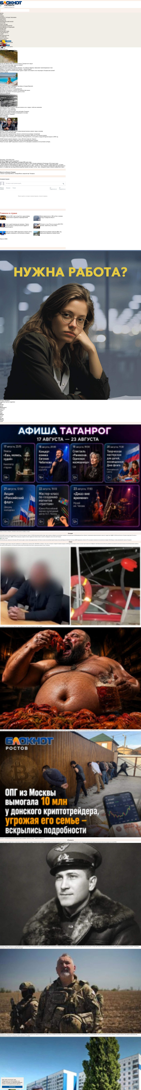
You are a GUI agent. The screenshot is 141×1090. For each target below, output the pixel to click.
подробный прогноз (4, 402)
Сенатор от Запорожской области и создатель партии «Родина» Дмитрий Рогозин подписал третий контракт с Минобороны (27, 1034)
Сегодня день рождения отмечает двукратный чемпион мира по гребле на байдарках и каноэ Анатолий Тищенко (38, 536)
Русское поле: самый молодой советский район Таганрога (14, 111)
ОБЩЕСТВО (3, 28)
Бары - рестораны (8, 46)
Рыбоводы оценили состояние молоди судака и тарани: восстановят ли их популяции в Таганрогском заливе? (27, 70)
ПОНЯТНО (12, 1087)
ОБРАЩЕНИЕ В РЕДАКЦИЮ (7, 27)
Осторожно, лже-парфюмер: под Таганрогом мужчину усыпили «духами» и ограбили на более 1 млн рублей (108, 1034)
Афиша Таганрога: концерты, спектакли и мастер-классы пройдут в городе (15, 531)
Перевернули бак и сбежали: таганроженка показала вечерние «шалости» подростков (93, 535)
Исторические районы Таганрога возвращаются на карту (14, 112)
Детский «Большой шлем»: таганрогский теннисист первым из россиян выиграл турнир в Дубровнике (101, 946)
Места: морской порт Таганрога (27, 173)
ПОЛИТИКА (3, 30)
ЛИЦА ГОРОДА (4, 24)
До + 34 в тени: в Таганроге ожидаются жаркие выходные (54, 543)
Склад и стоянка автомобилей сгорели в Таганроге (121, 539)
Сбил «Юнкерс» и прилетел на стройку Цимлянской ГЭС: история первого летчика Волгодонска (21, 946)
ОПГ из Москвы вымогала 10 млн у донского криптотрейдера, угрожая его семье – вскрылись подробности (23, 838)
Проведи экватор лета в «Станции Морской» (11, 89)
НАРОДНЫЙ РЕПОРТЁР (6, 25)
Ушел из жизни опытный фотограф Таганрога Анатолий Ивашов (52, 539)
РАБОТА (9, 41)
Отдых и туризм (4, 72)
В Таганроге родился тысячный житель (99, 730)
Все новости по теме (5, 66)
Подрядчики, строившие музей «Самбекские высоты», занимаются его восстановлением (71, 730)
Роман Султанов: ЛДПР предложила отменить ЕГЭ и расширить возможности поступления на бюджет (88, 539)
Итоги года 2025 (4, 117)
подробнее (12, 402)
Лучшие (8, 188)
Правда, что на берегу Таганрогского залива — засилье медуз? (16, 69)
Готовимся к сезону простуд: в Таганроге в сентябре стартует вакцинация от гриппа (62, 946)
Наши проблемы (4, 115)
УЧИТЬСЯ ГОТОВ (8, 42)
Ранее (14, 188)
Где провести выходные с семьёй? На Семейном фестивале (15, 90)
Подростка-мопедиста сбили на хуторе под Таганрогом (79, 543)
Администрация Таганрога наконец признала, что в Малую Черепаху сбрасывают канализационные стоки (26, 67)
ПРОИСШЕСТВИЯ (4, 31)
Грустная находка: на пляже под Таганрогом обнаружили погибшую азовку (69, 1034)
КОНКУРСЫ (3, 20)
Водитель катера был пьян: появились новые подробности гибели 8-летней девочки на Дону (20, 626)
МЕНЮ (1, 13)
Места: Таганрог (15, 173)
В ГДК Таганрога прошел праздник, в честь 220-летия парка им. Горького (16, 535)
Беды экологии (3, 49)
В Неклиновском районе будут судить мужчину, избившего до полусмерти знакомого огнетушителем (53, 535)
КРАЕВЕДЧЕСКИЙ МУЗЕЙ (6, 21)
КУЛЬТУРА (2, 23)
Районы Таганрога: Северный (7, 114)
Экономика (2, 159)
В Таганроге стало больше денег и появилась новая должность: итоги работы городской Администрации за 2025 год (29, 136)
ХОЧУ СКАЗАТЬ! (4, 38)
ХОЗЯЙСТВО (3, 37)
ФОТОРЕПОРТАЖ (4, 35)
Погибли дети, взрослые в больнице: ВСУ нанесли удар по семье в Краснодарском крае (19, 539)
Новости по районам (5, 93)
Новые (2, 188)
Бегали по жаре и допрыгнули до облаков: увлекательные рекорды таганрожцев (20, 134)
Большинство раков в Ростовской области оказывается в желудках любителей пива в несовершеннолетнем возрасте (25, 730)
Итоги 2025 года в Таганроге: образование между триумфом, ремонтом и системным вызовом (23, 135)
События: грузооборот (5, 173)
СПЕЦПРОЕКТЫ (4, 32)
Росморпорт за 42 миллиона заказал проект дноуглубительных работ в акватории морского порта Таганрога (28, 545)
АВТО (1, 14)
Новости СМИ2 (3, 239)
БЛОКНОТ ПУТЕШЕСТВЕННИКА (8, 17)
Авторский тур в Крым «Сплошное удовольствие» (12, 91)
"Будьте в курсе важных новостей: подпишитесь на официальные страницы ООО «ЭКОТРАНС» (21, 543)
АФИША (2, 16)
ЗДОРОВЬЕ (3, 19)
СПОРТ (2, 34)
